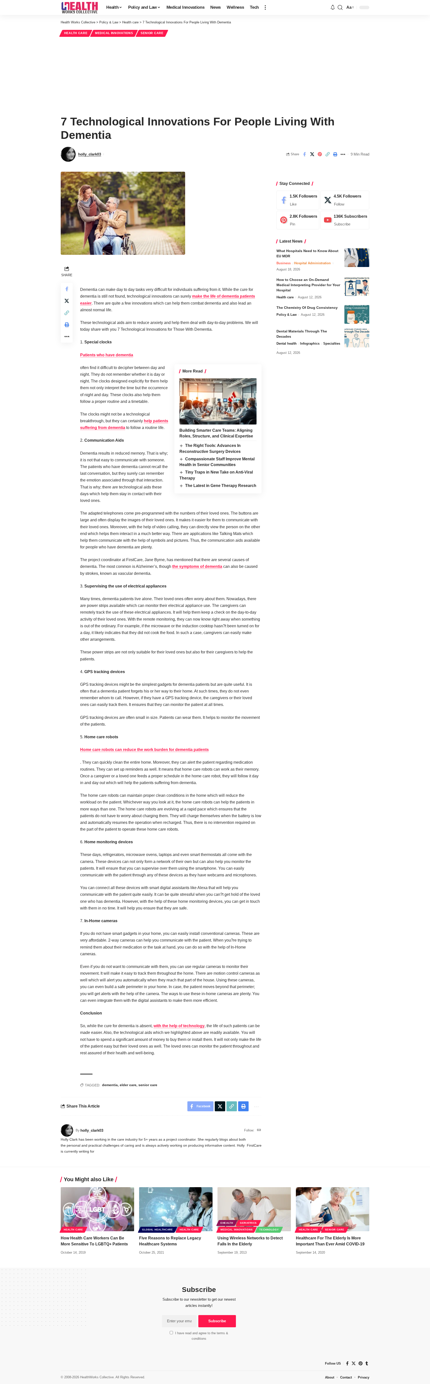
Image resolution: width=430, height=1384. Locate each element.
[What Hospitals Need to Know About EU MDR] (356, 257)
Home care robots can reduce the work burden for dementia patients (144, 749)
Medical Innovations (114, 33)
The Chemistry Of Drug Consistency (307, 308)
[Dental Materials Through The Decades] (356, 338)
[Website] (259, 1130)
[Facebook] (297, 200)
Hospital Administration (312, 263)
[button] (265, 7)
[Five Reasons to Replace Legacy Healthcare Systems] (176, 1209)
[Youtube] (345, 220)
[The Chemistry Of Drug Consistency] (356, 314)
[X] (345, 200)
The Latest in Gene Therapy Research (220, 485)
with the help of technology (179, 1026)
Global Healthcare (157, 1229)
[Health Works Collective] (79, 7)
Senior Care (152, 33)
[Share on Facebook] (304, 154)
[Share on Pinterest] (319, 154)
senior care (147, 1085)
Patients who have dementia (106, 355)
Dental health (286, 343)
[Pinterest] (297, 220)
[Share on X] (312, 154)
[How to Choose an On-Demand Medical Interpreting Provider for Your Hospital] (356, 286)
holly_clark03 (89, 154)
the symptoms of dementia (197, 566)
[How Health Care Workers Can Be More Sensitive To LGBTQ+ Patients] (97, 1209)
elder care (128, 1085)
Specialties (331, 343)
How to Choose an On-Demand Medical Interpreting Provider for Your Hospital (308, 285)
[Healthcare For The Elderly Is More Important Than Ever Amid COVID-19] (332, 1209)
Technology (269, 1229)
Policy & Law (286, 315)
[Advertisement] (215, 75)
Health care (76, 33)
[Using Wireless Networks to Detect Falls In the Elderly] (254, 1209)
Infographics (310, 343)
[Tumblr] (366, 1363)
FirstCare (254, 1145)
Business (283, 263)
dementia (110, 1085)
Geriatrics (248, 1223)
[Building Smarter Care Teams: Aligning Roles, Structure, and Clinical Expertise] (218, 401)
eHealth (226, 1223)
